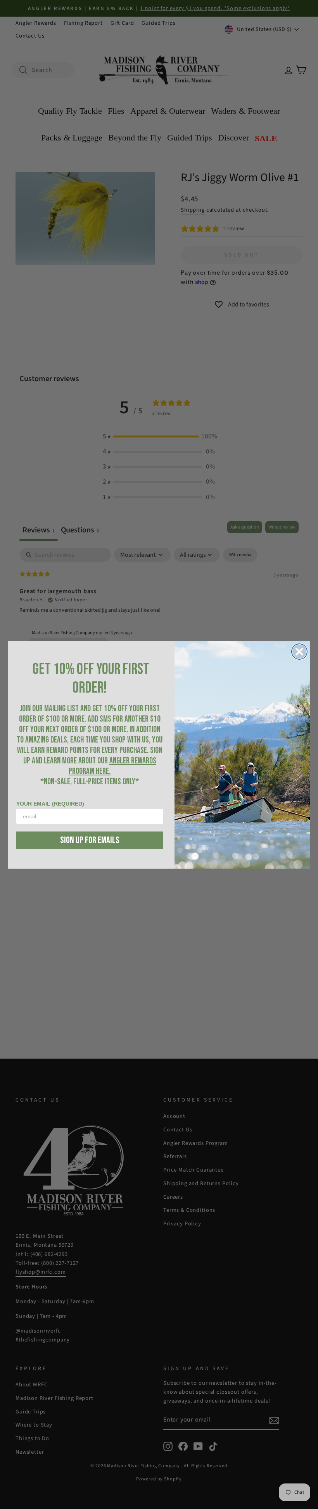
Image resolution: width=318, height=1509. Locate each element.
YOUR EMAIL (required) (50, 804)
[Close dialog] (299, 651)
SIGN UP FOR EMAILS (89, 840)
